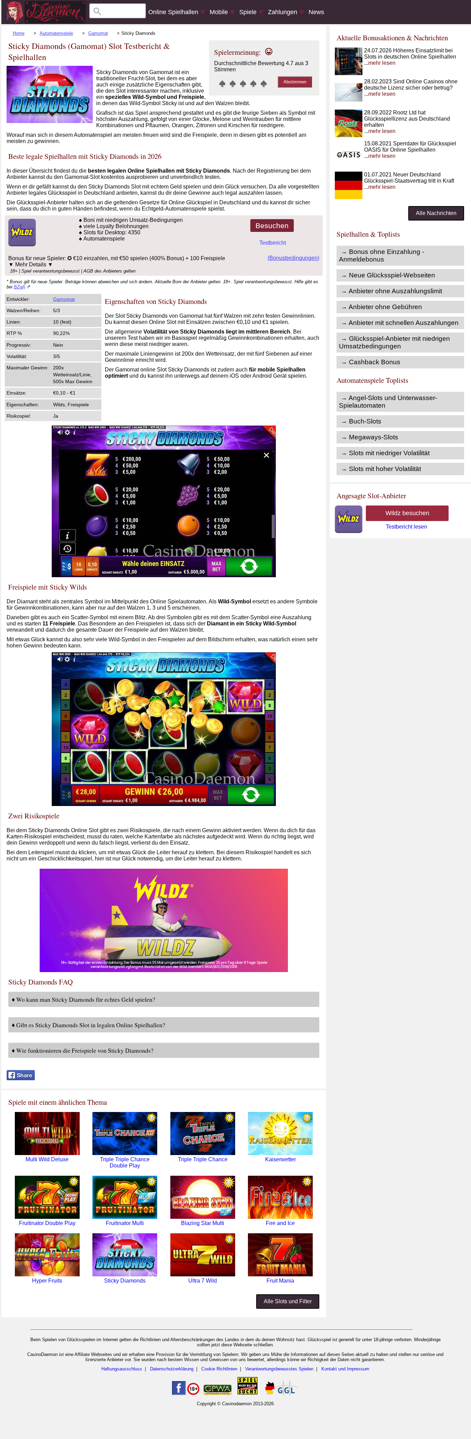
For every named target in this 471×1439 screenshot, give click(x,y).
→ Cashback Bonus (370, 362)
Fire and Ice (280, 1223)
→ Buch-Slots (361, 421)
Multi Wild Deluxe (47, 1159)
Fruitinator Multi (125, 1223)
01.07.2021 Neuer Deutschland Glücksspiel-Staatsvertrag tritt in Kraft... (409, 181)
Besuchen (272, 225)
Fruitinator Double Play (47, 1223)
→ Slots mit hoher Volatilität (381, 468)
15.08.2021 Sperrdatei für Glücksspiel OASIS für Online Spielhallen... (410, 150)
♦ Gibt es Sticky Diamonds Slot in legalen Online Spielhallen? (88, 1025)
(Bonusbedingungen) (293, 258)
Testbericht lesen (406, 527)
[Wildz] (164, 970)
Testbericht (272, 243)
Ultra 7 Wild (202, 1281)
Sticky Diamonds (125, 1281)
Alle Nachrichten (436, 213)
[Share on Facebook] (21, 1078)
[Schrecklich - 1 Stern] (222, 83)
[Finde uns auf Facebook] (179, 1393)
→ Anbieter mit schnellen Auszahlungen (400, 322)
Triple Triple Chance (203, 1159)
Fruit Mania (280, 1281)
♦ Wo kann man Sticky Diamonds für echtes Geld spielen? (83, 999)
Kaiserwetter (280, 1159)
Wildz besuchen (407, 513)
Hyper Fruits (47, 1281)
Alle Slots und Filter (288, 1301)
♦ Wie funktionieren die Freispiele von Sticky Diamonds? (82, 1050)
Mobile (219, 12)
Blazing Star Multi (202, 1223)
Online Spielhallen (173, 12)
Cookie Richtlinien (219, 1368)
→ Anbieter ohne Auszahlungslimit (391, 291)
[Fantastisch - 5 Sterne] (264, 83)
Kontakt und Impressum (345, 1368)
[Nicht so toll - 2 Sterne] (233, 83)
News (316, 12)
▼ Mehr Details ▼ (30, 264)
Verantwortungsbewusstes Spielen (279, 1368)
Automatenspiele (56, 33)
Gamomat (98, 33)
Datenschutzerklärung (171, 1368)
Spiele (248, 12)
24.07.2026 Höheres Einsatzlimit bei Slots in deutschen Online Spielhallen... (410, 57)
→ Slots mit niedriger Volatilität (385, 453)
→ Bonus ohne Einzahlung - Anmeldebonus (381, 255)
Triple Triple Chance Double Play (125, 1162)
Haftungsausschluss (121, 1368)
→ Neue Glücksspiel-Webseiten (388, 275)
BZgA (19, 286)
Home (18, 33)
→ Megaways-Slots (369, 437)
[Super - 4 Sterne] (253, 83)
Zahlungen (282, 12)
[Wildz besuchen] (21, 244)
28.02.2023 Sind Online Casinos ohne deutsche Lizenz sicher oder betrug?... (411, 88)
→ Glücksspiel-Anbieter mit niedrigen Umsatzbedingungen (394, 342)
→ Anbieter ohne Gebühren (381, 306)
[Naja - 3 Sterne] (243, 83)
